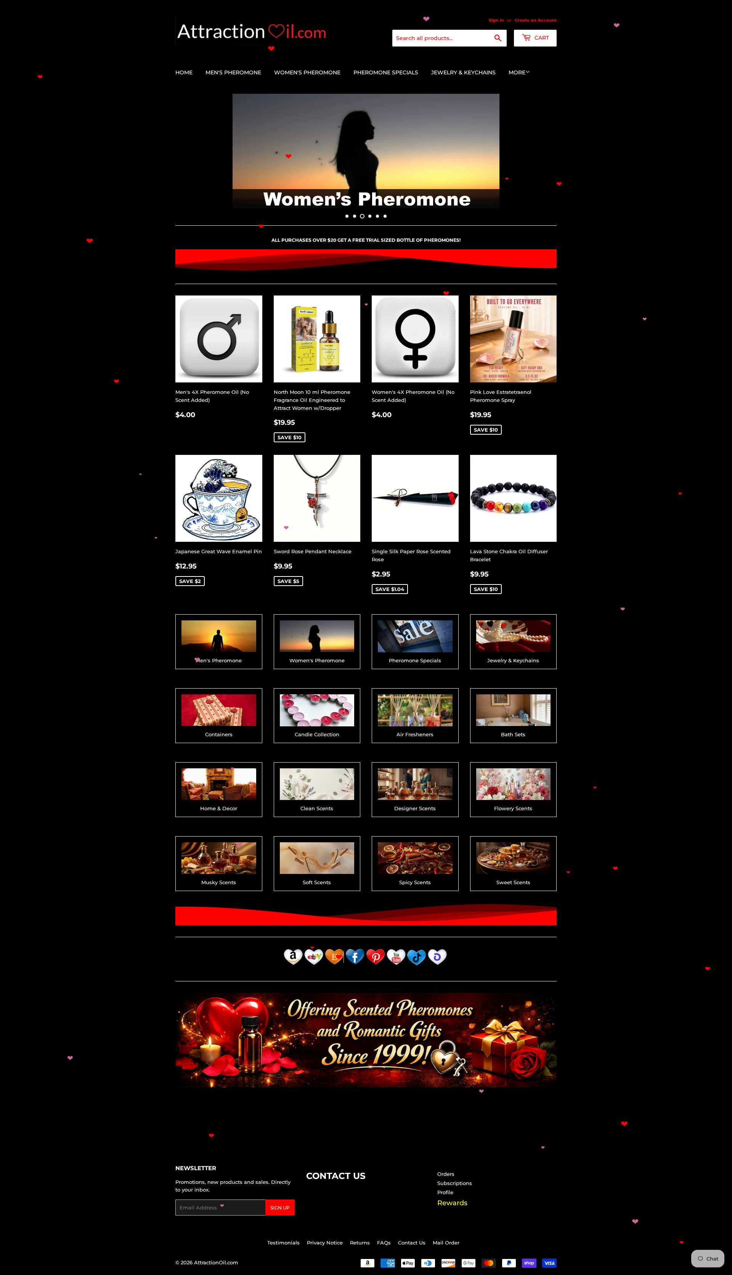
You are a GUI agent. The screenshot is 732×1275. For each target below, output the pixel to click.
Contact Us (411, 1243)
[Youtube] (396, 966)
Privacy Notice (325, 1243)
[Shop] (437, 966)
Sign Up (280, 1208)
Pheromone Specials (385, 72)
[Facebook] (354, 966)
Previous (191, 151)
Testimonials (283, 1243)
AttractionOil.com (216, 1262)
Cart (541, 37)
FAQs (384, 1243)
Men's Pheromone (233, 72)
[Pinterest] (375, 966)
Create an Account (536, 20)
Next (540, 151)
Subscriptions (454, 1183)
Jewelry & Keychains (463, 72)
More (517, 72)
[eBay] (313, 966)
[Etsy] (334, 966)
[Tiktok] (416, 966)
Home (184, 72)
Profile (445, 1192)
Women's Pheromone (307, 72)
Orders (445, 1174)
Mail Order (446, 1243)
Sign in (496, 20)
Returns (360, 1243)
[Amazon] (293, 966)
